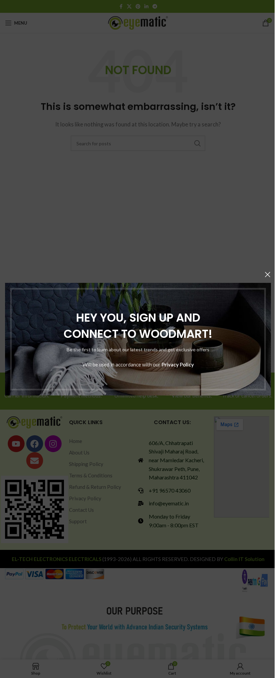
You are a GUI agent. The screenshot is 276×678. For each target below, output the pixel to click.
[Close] (267, 274)
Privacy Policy (178, 364)
